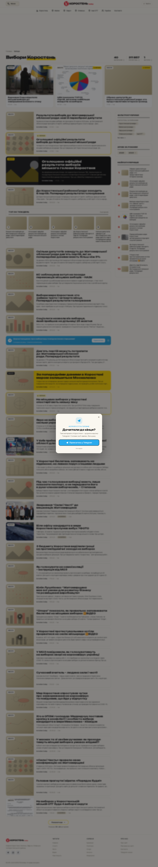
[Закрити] (99, 417)
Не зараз (79, 448)
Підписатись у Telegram (80, 442)
